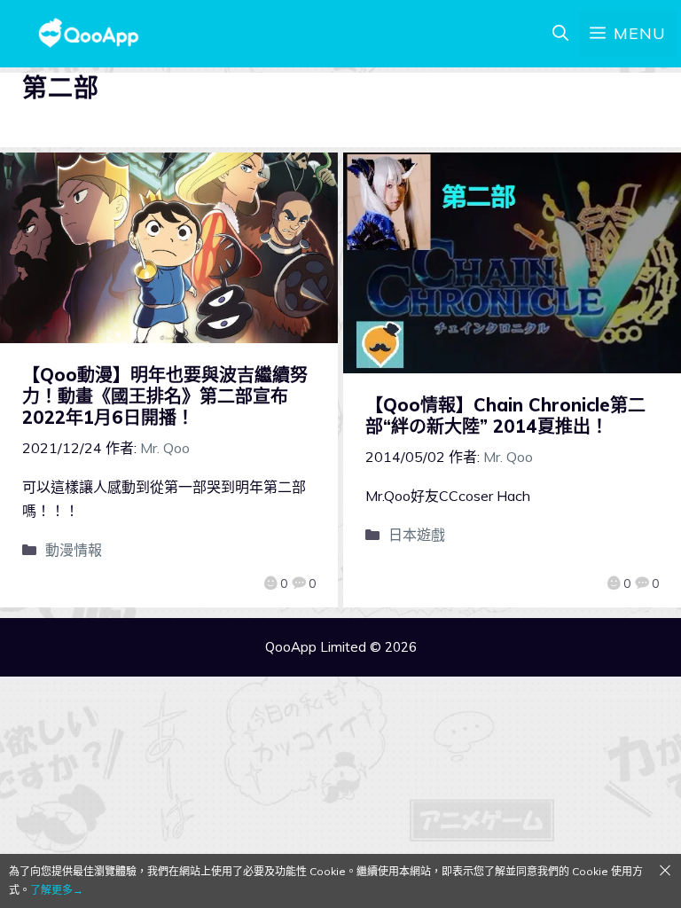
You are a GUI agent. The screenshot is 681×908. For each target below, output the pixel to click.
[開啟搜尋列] (560, 34)
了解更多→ (56, 889)
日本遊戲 (416, 535)
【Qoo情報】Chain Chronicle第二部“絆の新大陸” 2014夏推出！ (505, 415)
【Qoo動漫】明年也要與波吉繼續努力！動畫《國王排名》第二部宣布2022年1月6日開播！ (165, 396)
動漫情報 (73, 550)
